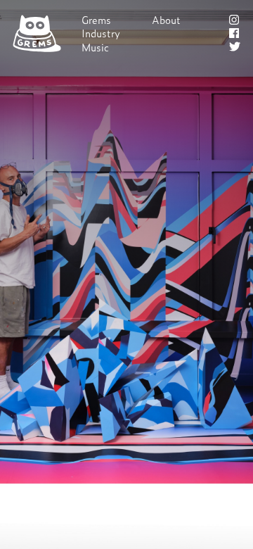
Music (95, 47)
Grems (96, 20)
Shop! (165, 33)
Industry (101, 33)
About (166, 20)
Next (126, 275)
